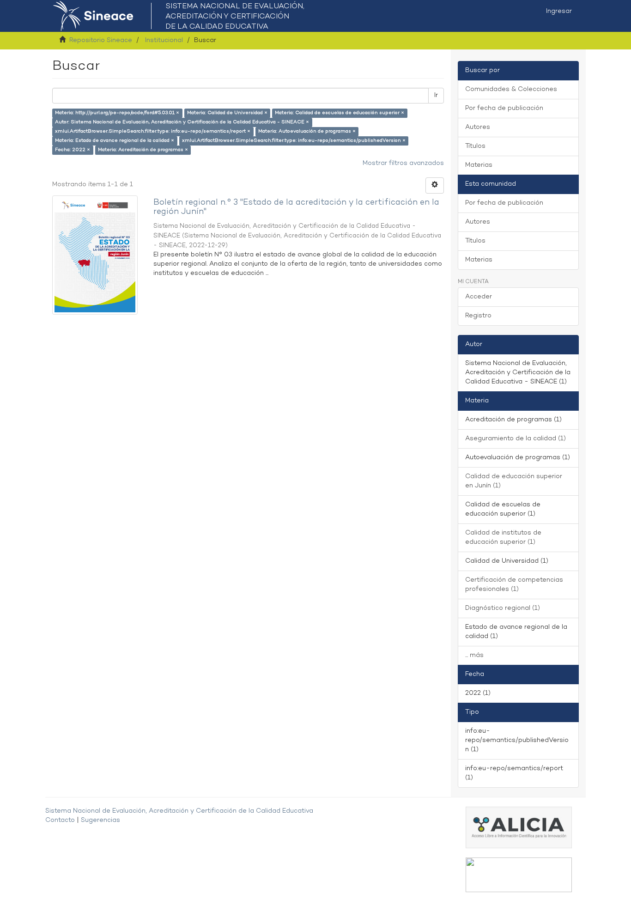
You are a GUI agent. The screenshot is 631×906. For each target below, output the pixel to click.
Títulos (475, 146)
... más (474, 655)
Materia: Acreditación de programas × (143, 149)
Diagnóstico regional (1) (502, 608)
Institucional (164, 40)
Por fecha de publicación (504, 108)
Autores (477, 127)
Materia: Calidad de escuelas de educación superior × (339, 112)
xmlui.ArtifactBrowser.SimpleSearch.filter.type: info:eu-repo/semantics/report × (152, 131)
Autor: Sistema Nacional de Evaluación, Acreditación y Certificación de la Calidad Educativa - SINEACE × (182, 122)
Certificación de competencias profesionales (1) (514, 585)
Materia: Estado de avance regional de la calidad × (114, 140)
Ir (436, 95)
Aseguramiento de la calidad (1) (515, 438)
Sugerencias (100, 820)
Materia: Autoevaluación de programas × (307, 131)
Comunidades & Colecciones (511, 89)
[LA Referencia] (519, 874)
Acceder (478, 296)
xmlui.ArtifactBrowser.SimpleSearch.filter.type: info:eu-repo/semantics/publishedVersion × (294, 140)
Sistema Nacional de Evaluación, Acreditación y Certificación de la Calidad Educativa (179, 811)
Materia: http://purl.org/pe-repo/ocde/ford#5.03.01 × (117, 112)
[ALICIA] (519, 827)
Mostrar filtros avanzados (403, 163)
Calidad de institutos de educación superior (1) (503, 538)
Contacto (60, 820)
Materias (478, 165)
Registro (478, 315)
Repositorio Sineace (100, 40)
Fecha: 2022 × (72, 149)
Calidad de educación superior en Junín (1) (513, 481)
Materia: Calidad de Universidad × (227, 112)
